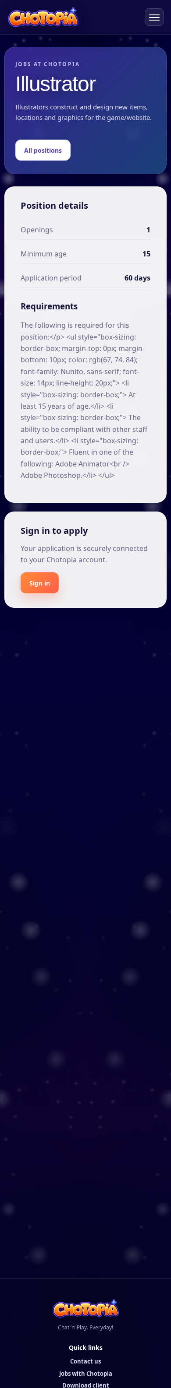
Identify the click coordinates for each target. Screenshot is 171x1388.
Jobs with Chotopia (85, 1373)
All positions (43, 150)
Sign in (39, 583)
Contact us (85, 1361)
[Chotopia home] (43, 17)
